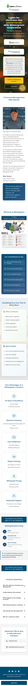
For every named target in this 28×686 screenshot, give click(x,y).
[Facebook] (19, 671)
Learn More (14, 86)
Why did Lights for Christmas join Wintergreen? (14, 586)
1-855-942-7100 (13, 641)
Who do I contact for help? (14, 617)
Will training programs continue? (14, 605)
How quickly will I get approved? (14, 611)
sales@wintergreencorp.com (16, 647)
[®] (14, 10)
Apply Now (14, 683)
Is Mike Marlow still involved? (14, 592)
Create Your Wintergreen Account (14, 80)
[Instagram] (15, 671)
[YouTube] (12, 671)
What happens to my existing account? (14, 598)
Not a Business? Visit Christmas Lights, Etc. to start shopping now (14, 519)
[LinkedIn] (9, 671)
